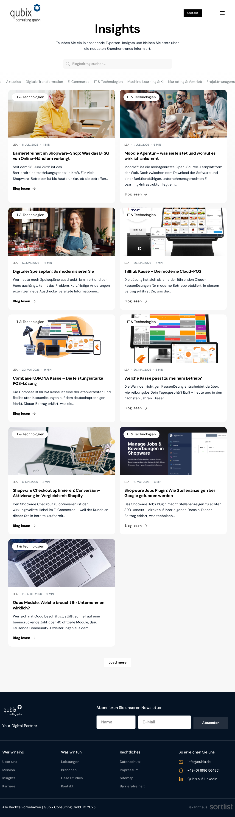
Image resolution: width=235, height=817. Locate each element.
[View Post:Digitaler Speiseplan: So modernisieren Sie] (61, 232)
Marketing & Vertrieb (185, 82)
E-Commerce (79, 82)
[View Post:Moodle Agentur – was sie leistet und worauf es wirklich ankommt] (173, 114)
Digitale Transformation (44, 82)
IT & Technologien (108, 82)
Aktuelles (13, 82)
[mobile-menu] (218, 13)
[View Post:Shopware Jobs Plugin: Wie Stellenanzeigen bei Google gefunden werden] (173, 451)
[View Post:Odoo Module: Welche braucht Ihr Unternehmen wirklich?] (61, 563)
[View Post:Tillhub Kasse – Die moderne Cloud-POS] (173, 232)
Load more (117, 662)
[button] (24, 188)
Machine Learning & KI (145, 82)
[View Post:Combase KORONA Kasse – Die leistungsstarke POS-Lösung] (61, 338)
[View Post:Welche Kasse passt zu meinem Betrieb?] (173, 338)
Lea (15, 145)
